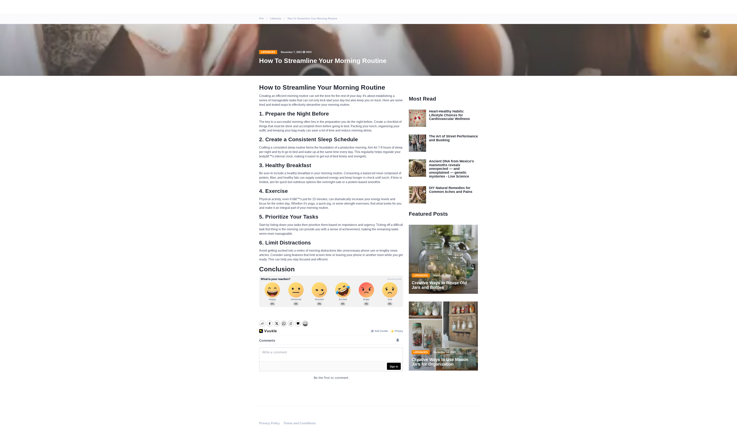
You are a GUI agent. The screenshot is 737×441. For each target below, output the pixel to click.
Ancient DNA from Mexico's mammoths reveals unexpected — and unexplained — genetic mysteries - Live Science (451, 168)
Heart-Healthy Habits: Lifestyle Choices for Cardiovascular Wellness (449, 115)
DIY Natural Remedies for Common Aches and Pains (450, 190)
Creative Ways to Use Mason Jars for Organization (440, 362)
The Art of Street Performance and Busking (453, 138)
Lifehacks (268, 52)
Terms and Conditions (299, 423)
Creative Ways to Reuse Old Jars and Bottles (439, 285)
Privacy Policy (269, 423)
